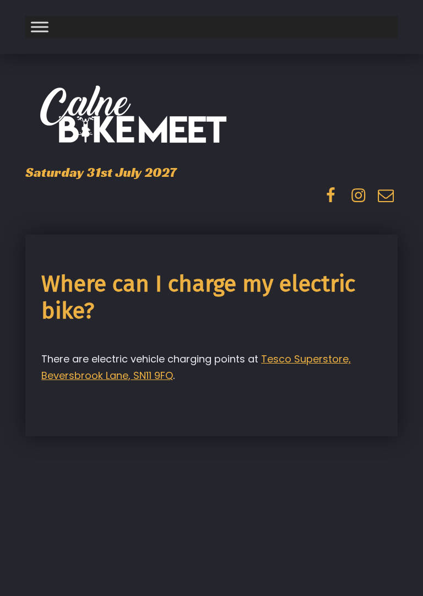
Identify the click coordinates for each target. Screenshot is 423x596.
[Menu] (39, 27)
